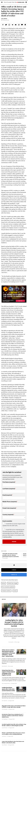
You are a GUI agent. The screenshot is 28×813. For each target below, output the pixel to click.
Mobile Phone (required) (9, 501)
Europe (15, 590)
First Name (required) (8, 482)
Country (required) (7, 514)
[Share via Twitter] (6, 24)
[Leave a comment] (21, 24)
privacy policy (8, 537)
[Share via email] (15, 24)
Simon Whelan (4, 18)
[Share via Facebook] (2, 24)
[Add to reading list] (25, 24)
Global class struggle (12, 583)
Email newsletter (7, 521)
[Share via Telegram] (12, 24)
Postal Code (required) (9, 508)
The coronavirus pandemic (8, 587)
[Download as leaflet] (18, 24)
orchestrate (13, 239)
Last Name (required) (8, 488)
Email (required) (7, 495)
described (19, 118)
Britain (3, 583)
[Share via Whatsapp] (9, 24)
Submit (14, 541)
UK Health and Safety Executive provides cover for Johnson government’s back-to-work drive (10, 555)
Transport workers (6, 590)
